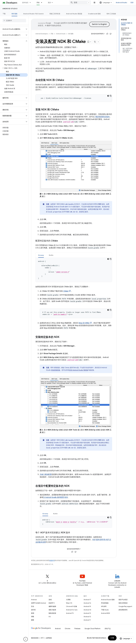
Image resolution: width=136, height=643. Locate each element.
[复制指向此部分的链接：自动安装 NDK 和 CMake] (66, 80)
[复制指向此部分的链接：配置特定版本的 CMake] (60, 241)
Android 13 (87, 613)
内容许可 (52, 560)
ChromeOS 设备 (71, 606)
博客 (32, 617)
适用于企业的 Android (38, 603)
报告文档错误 (123, 603)
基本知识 (25, 3)
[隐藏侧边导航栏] (25, 639)
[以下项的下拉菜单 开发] (42, 2)
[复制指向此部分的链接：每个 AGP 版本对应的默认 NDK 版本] (72, 532)
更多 (49, 3)
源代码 (33, 610)
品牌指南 (49, 638)
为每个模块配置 (46, 474)
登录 (132, 3)
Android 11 (87, 620)
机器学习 (52, 603)
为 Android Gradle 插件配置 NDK (55, 497)
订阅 (112, 638)
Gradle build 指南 (94, 14)
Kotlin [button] (51, 255)
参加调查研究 (123, 610)
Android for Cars (71, 610)
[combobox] (80, 2)
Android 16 (87, 603)
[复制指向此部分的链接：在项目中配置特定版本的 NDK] (72, 486)
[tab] (41, 255)
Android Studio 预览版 (74, 14)
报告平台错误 (123, 600)
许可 (42, 638)
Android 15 (87, 606)
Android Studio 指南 (108, 600)
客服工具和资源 (55, 14)
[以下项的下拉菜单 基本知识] (31, 2)
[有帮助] (107, 33)
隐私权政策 (52, 613)
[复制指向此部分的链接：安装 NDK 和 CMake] (61, 109)
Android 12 (87, 617)
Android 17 (87, 600)
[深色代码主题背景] (108, 96)
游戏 (50, 600)
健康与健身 (52, 606)
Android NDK (105, 613)
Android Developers (41, 34)
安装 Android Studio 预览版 (78, 370)
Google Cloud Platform (92, 629)
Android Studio (121, 3)
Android (34, 600)
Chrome (67, 629)
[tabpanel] (74, 270)
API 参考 (103, 606)
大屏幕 (68, 600)
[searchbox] (14, 20)
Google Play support (125, 606)
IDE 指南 (14, 14)
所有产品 (108, 629)
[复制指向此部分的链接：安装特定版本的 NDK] (61, 337)
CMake (65, 291)
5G (50, 617)
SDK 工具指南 (111, 14)
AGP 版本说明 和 (99, 540)
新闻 (32, 613)
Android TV (70, 613)
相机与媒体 (52, 610)
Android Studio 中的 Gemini (33, 14)
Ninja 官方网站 (84, 323)
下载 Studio (105, 610)
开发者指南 (104, 603)
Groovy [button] (41, 255)
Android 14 (87, 610)
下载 (4, 14)
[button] (12, 29)
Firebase (77, 629)
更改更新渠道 (55, 370)
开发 (38, 3)
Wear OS (69, 603)
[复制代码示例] (110, 96)
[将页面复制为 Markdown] (95, 42)
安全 (32, 606)
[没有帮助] (110, 33)
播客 (32, 620)
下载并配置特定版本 (102, 117)
